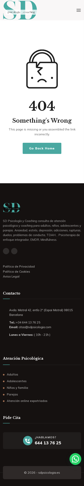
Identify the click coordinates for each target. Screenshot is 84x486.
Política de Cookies (16, 271)
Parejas (12, 394)
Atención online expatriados (27, 401)
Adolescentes (17, 381)
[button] (75, 459)
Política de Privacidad (19, 266)
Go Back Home (42, 148)
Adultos (12, 374)
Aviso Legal (11, 276)
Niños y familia (17, 388)
